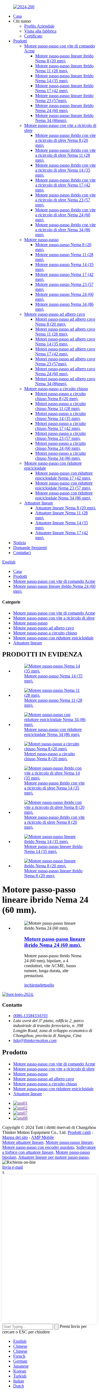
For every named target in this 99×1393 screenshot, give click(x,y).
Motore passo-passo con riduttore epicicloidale (53, 638)
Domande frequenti (30, 547)
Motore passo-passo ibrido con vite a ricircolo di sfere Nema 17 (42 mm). (65, 185)
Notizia (19, 542)
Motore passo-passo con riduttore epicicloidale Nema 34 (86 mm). (64, 495)
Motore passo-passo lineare (69, 1142)
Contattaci (22, 552)
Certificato (33, 36)
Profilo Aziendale (39, 26)
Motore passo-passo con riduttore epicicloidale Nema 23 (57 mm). (64, 485)
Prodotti (20, 41)
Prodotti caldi (79, 1132)
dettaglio (46, 985)
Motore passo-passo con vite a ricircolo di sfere (54, 618)
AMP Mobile (42, 1137)
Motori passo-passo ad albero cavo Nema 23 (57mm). (65, 361)
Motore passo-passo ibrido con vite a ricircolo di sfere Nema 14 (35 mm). (65, 170)
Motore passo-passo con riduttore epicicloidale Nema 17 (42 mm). (64, 475)
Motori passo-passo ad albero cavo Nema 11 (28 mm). (65, 331)
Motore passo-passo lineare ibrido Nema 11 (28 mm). (64, 68)
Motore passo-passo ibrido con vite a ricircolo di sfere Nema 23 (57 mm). (65, 200)
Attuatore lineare (38, 503)
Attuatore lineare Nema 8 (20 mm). (65, 508)
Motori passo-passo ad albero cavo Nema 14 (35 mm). (65, 341)
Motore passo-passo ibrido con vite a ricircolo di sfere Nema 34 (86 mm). (65, 229)
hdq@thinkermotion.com (35, 1040)
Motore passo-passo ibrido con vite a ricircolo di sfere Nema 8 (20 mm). (65, 140)
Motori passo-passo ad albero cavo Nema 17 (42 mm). (65, 351)
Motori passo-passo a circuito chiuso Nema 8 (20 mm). (60, 396)
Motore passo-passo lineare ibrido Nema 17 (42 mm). (64, 88)
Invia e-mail (12, 1167)
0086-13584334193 (30, 1015)
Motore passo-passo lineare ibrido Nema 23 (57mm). (64, 98)
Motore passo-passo (41, 239)
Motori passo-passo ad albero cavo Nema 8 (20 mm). (65, 321)
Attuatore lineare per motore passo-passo (53, 1157)
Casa (17, 16)
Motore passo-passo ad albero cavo (54, 314)
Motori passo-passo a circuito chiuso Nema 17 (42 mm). (60, 426)
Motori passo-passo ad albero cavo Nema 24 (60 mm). (65, 371)
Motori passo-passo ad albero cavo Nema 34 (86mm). (65, 381)
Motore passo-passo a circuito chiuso (56, 388)
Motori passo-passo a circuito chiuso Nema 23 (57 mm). (60, 436)
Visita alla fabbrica (40, 31)
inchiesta (31, 985)
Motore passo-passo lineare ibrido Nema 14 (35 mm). (64, 78)
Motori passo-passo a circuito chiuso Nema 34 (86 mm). (60, 456)
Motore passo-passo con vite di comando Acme (54, 581)
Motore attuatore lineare (22, 1142)
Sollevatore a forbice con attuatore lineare (49, 1150)
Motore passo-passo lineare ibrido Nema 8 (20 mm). (64, 58)
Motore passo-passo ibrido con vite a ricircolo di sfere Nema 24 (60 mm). (65, 215)
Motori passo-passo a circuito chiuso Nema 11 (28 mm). (60, 406)
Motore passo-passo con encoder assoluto (38, 1147)
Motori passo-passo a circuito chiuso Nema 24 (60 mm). (60, 446)
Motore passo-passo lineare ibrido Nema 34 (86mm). (64, 118)
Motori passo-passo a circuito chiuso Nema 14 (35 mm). (60, 416)
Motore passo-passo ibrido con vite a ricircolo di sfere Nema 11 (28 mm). (65, 155)
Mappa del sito (15, 1137)
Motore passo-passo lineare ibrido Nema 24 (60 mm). (64, 108)
